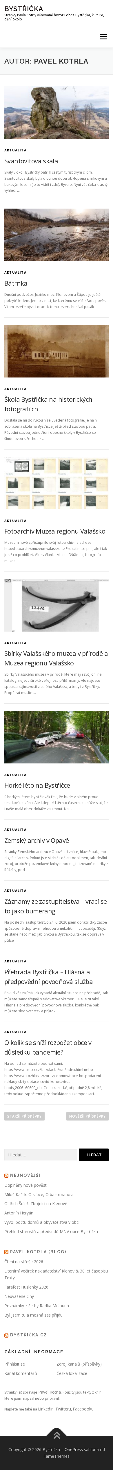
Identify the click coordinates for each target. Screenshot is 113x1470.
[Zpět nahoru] (56, 1435)
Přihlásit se (14, 1364)
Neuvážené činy (19, 1296)
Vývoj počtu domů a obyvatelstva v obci (41, 1222)
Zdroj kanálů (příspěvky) (79, 1364)
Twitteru (63, 1409)
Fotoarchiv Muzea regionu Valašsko (54, 531)
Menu (103, 36)
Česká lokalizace (72, 1373)
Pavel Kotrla (49, 1392)
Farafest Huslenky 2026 (26, 1287)
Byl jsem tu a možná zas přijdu (33, 1315)
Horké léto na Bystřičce (37, 785)
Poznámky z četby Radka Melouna (36, 1305)
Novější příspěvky (87, 1116)
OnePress (74, 1449)
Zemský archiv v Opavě (36, 840)
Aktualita (15, 150)
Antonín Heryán (18, 1213)
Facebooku (83, 1409)
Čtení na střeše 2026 (23, 1261)
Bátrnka (16, 283)
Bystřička (23, 9)
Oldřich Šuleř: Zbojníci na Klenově (35, 1203)
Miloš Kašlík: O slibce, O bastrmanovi (38, 1194)
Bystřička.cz (28, 1335)
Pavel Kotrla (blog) (38, 1251)
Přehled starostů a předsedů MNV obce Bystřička (51, 1231)
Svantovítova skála (31, 160)
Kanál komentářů (20, 1373)
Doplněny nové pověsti (26, 1185)
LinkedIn (46, 1409)
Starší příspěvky (24, 1116)
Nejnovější (25, 1175)
